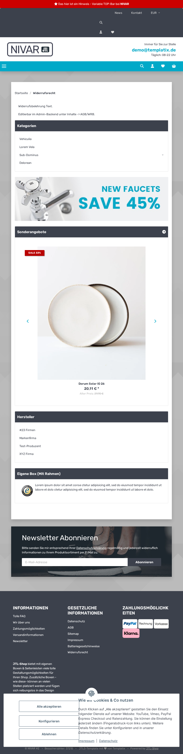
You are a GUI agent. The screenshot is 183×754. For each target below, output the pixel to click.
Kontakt (136, 12)
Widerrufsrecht (78, 652)
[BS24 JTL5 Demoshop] (30, 49)
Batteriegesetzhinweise (84, 646)
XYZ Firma (26, 454)
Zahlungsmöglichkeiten (29, 628)
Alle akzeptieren (49, 706)
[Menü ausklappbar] (4, 66)
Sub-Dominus (28, 155)
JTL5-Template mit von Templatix (102, 748)
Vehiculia (25, 139)
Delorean (25, 162)
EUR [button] (154, 12)
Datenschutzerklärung (91, 548)
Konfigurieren (49, 721)
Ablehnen (49, 734)
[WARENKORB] (173, 66)
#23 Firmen (27, 430)
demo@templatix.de (154, 50)
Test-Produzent (30, 446)
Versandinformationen (28, 635)
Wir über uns (21, 622)
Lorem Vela (26, 147)
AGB (71, 627)
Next (156, 321)
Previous (27, 321)
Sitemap (73, 633)
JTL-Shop (152, 748)
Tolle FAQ (19, 616)
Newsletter (20, 641)
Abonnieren (144, 562)
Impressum (86, 741)
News (118, 12)
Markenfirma (27, 438)
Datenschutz (108, 741)
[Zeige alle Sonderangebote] (164, 232)
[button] (137, 23)
